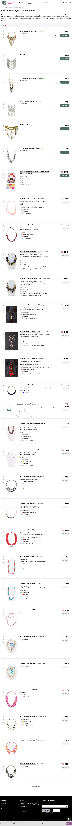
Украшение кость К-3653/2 (28, 690)
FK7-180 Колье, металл (27, 101)
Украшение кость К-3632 (28, 763)
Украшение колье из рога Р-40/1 (30, 278)
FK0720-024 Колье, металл (28, 125)
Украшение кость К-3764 (28, 476)
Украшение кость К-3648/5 (28, 716)
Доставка (3, 805)
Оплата (2, 807)
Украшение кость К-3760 (28, 503)
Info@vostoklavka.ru (24, 809)
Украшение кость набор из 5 (29, 450)
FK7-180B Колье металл (27, 148)
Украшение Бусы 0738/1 (28, 530)
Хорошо (68, 823)
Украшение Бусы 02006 (27, 358)
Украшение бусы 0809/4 (23, 404)
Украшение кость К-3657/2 (28, 663)
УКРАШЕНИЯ (8, 7)
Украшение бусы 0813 (27, 225)
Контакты (3, 808)
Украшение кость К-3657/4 (28, 636)
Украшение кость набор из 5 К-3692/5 (32, 423)
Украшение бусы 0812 (27, 385)
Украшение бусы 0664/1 (28, 583)
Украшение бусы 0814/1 (28, 198)
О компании (3, 803)
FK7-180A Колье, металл (28, 78)
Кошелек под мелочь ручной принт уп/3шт (34, 171)
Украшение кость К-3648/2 (28, 740)
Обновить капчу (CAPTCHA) (47, 812)
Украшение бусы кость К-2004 (30, 331)
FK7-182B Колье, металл (28, 31)
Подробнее (18, 825)
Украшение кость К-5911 (28, 610)
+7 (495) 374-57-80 (45, 2)
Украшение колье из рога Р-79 (30, 251)
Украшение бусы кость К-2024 (30, 305)
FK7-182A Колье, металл (28, 55)
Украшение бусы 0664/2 (28, 556)
